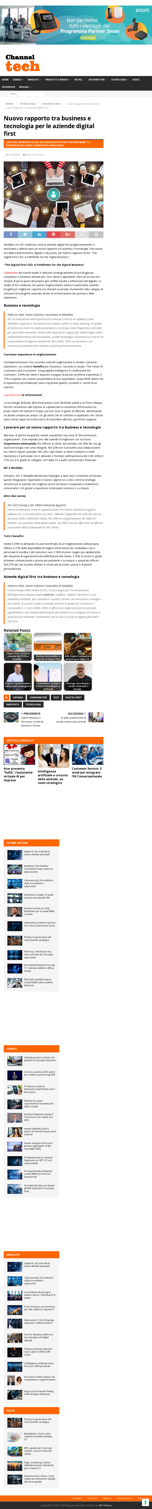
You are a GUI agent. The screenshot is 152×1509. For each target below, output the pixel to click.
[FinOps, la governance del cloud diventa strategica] (14, 941)
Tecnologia (118, 79)
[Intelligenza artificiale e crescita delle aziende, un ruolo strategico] (53, 756)
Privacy (107, 1498)
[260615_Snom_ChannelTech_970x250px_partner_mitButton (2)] (76, 42)
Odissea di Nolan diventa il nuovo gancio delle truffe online (38, 1351)
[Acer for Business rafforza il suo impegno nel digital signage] (14, 1338)
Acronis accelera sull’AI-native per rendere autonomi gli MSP (39, 1073)
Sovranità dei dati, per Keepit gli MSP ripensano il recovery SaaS (39, 1188)
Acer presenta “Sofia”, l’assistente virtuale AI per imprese (18, 774)
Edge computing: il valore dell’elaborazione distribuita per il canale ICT (39, 1465)
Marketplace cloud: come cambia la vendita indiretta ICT (38, 1436)
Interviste (8, 87)
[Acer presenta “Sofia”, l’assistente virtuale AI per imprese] (19, 754)
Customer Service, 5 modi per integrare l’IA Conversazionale (87, 772)
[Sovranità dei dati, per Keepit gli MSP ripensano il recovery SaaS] (14, 1189)
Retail (78, 79)
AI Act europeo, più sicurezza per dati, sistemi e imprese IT (39, 1308)
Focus (10, 1410)
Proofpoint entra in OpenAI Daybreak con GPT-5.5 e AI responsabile (38, 1160)
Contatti (92, 1498)
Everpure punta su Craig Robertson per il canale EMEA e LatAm (39, 911)
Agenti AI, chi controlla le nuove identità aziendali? (37, 853)
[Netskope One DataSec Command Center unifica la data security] (14, 869)
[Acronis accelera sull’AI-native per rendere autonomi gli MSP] (14, 1075)
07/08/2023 (15, 154)
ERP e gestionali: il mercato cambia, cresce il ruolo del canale (38, 1450)
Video (135, 79)
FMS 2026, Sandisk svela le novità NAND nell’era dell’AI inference (38, 982)
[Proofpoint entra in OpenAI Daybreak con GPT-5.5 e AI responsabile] (14, 1161)
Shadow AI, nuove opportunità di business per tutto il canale (39, 1103)
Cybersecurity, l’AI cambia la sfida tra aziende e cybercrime (38, 883)
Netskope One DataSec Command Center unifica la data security (38, 868)
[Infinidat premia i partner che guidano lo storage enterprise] (14, 1061)
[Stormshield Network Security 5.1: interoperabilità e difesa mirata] (14, 968)
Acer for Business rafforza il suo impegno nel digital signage (38, 1337)
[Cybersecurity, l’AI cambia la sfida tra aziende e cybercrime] (14, 884)
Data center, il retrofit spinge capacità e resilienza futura (39, 1322)
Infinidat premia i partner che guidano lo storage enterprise (40, 1059)
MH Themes (105, 1505)
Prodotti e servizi (56, 79)
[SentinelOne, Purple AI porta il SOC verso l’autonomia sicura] (14, 926)
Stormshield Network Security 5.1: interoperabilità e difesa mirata (39, 967)
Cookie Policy (124, 1498)
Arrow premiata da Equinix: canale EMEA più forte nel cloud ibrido (38, 1173)
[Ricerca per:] (25, 93)
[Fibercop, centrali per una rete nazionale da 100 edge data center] (14, 955)
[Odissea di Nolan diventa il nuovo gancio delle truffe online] (14, 1352)
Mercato (33, 79)
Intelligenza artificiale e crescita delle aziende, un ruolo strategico (53, 777)
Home (5, 79)
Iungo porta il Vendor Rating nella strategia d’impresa (39, 1393)
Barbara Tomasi (35, 154)
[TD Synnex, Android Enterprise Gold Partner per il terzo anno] (14, 1090)
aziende (18, 697)
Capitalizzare (12, 395)
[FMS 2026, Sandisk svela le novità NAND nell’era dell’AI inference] (14, 983)
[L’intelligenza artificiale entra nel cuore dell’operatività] (14, 1367)
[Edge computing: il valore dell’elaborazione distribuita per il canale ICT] (14, 1466)
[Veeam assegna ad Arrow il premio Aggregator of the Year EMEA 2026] (14, 1147)
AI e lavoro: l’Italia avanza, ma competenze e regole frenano (39, 1378)
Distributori (97, 79)
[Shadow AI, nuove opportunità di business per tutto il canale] (14, 1104)
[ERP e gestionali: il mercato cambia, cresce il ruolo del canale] (14, 1451)
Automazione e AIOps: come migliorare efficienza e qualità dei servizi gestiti (39, 1478)
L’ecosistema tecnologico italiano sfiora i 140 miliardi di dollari (39, 1295)
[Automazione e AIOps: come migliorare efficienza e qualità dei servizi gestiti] (14, 1479)
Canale (17, 79)
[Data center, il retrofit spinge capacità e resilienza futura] (14, 1324)
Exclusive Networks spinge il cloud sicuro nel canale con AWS (38, 1117)
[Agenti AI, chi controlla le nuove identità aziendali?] (14, 855)
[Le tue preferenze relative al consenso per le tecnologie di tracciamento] (145, 1502)
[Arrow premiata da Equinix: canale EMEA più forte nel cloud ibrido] (14, 1174)
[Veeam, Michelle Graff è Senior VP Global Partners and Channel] (14, 1132)
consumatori (38, 697)
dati (56, 697)
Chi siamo (76, 1498)
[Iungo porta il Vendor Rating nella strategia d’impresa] (14, 1395)
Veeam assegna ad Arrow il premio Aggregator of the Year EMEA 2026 (38, 1146)
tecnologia (33, 704)
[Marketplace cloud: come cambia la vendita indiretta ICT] (14, 1437)
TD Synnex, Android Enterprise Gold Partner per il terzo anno (39, 1089)
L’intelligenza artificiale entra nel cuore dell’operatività (39, 1365)
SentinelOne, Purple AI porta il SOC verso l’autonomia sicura (39, 924)
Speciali (24, 87)
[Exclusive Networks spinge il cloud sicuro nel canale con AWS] (14, 1118)
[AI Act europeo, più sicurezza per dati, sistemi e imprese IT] (14, 1310)
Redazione (143, 1498)
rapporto (12, 704)
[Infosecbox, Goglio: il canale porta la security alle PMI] (14, 898)
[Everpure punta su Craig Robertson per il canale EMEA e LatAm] (14, 912)
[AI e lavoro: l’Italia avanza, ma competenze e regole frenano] (14, 1380)
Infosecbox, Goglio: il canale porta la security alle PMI (39, 896)
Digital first (74, 697)
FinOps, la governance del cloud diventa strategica (37, 939)
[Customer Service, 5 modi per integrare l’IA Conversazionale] (87, 754)
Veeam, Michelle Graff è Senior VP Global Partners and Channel (40, 1131)
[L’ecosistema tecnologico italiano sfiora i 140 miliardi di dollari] (14, 1296)
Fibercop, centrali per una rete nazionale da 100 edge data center (38, 954)
